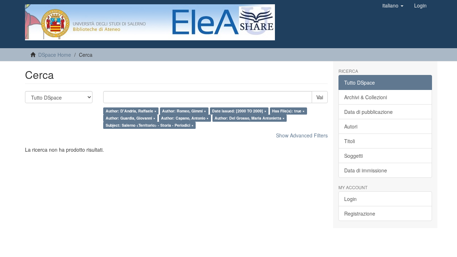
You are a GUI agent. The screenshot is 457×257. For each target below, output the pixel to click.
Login (350, 198)
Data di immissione (365, 170)
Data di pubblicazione (368, 111)
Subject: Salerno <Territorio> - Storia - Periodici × (150, 125)
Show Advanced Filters (302, 135)
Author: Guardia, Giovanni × (130, 118)
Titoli (349, 141)
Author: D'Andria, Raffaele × (131, 111)
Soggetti (353, 155)
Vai (319, 97)
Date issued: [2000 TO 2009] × (239, 111)
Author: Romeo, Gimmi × (184, 111)
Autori (350, 126)
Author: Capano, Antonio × (185, 118)
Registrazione (359, 213)
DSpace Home (54, 54)
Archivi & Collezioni (365, 97)
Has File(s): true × (288, 111)
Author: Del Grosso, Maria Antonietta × (250, 118)
